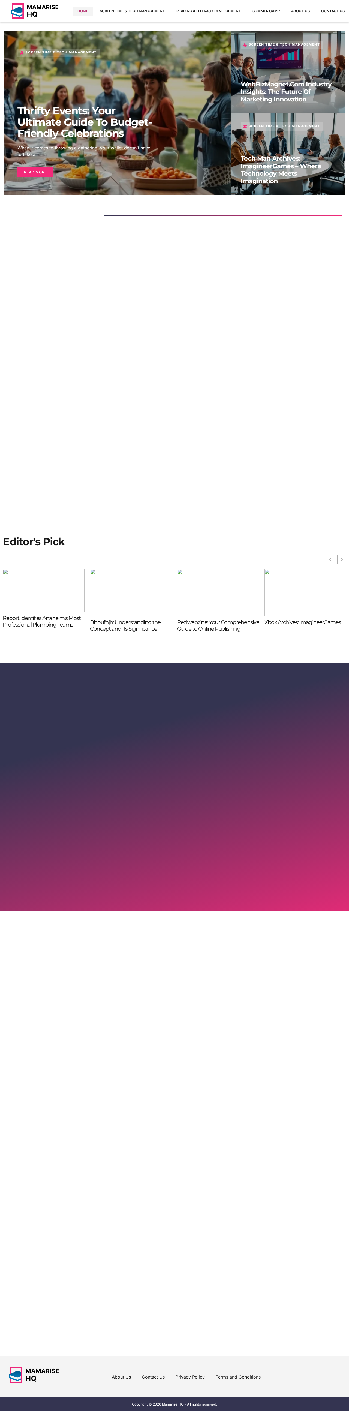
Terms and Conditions (238, 1377)
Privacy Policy (190, 1377)
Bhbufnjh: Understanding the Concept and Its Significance (125, 625)
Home (82, 11)
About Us (300, 11)
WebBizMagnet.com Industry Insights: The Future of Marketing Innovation (286, 91)
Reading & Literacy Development (208, 11)
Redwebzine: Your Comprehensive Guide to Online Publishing (218, 625)
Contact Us (333, 11)
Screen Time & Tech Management (132, 11)
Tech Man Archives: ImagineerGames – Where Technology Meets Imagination (281, 170)
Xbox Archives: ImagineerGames (302, 622)
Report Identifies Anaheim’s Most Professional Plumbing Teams (41, 621)
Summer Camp (266, 11)
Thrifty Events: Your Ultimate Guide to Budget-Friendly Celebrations (84, 122)
